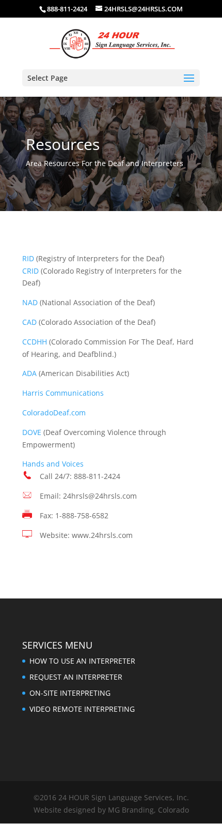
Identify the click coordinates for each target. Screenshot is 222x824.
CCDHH (34, 342)
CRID (30, 271)
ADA (29, 373)
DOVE (31, 432)
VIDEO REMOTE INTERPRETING (82, 709)
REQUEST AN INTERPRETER (75, 677)
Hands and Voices (53, 464)
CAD (29, 322)
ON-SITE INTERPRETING (69, 693)
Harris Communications (63, 393)
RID (28, 258)
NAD (30, 302)
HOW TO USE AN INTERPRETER (82, 661)
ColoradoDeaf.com (54, 412)
